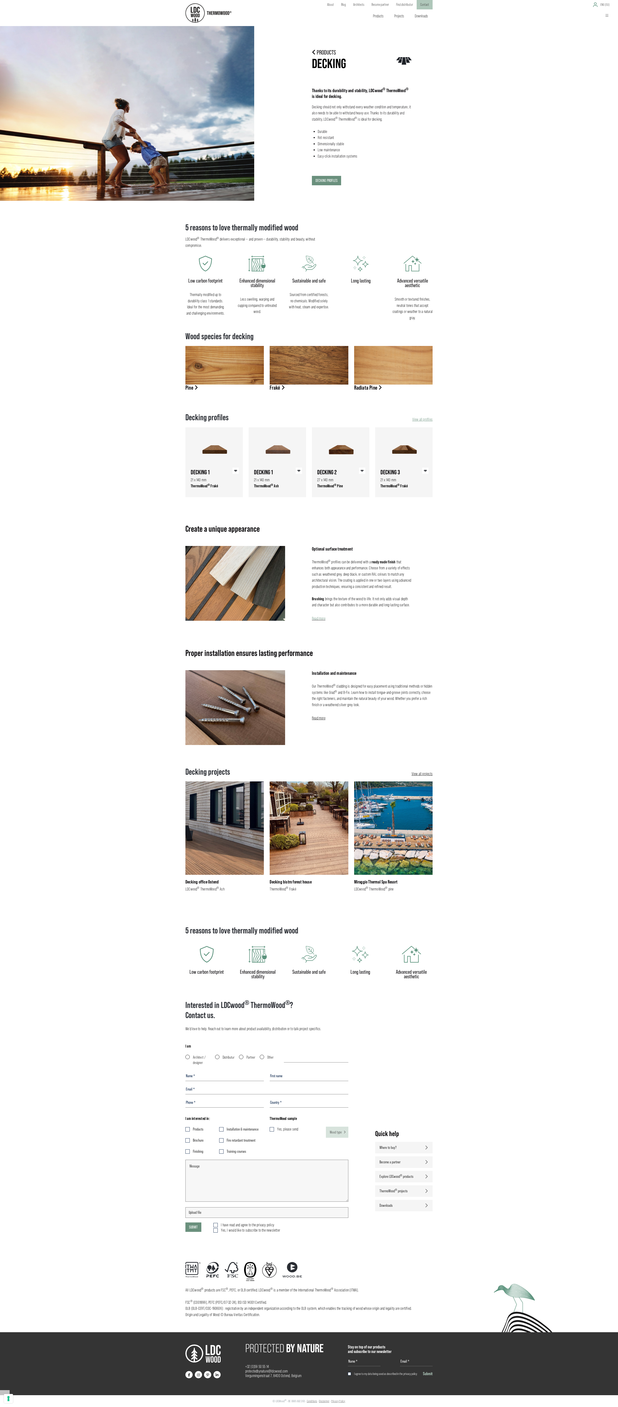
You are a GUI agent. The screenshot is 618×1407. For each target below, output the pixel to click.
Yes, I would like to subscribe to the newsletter (250, 1230)
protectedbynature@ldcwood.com (266, 1371)
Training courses (236, 1151)
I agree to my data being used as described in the (385, 1374)
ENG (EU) (605, 5)
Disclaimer (324, 1401)
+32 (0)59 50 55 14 (257, 1366)
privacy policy (410, 1374)
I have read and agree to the (247, 1225)
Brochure (198, 1140)
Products (198, 1129)
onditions (312, 1401)
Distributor (228, 1057)
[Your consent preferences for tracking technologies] (8, 1398)
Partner (250, 1057)
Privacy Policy (338, 1401)
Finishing (198, 1151)
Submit (193, 1227)
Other (270, 1057)
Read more (318, 618)
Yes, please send (287, 1129)
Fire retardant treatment (241, 1140)
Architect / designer (199, 1060)
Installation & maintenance (243, 1129)
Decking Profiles (326, 180)
